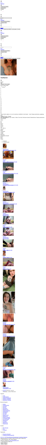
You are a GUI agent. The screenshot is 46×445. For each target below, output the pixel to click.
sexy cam (4, 413)
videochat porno (6, 405)
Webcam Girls (5, 409)
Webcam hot (5, 422)
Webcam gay (5, 416)
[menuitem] (1, 2)
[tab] (24, 141)
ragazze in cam (6, 415)
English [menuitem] (5, 443)
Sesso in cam (5, 423)
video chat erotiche (6, 410)
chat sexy (4, 407)
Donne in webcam (6, 417)
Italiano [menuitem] (2, 443)
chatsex (4, 404)
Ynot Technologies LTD (14, 440)
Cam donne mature (6, 418)
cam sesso (5, 406)
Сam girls (5, 421)
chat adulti (5, 412)
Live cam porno (6, 419)
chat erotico (5, 408)
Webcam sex (5, 420)
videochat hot (5, 411)
